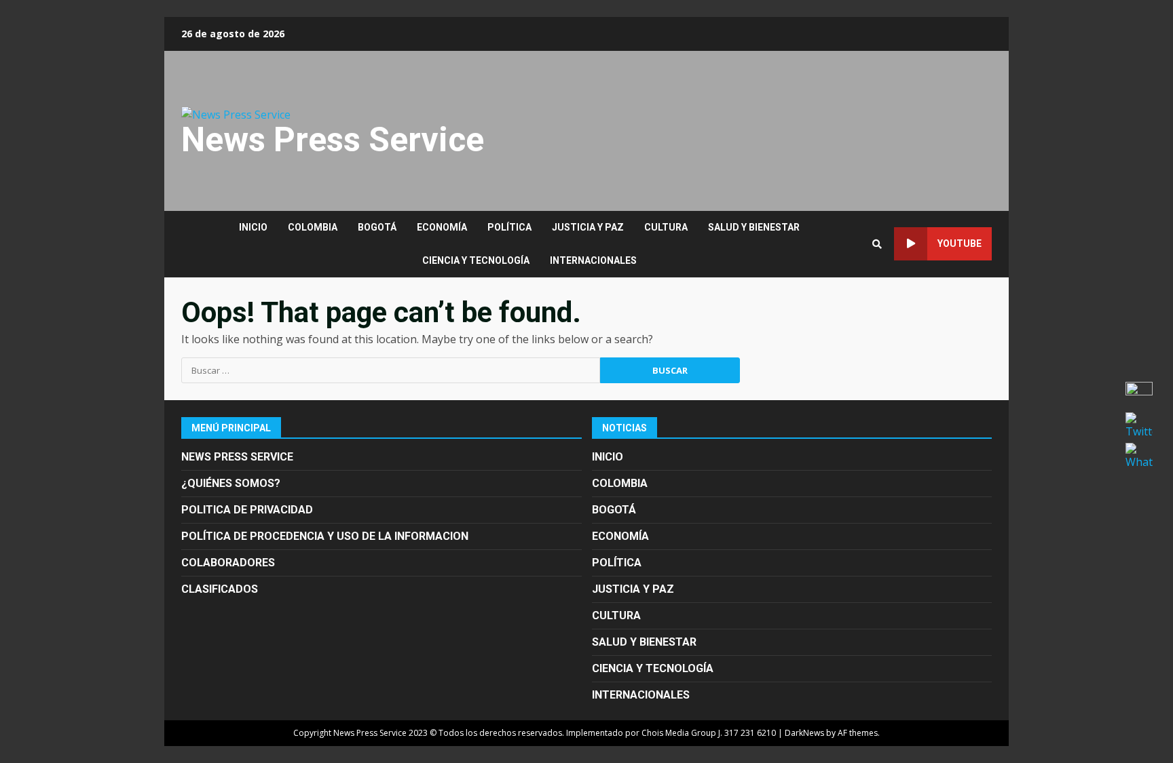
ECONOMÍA (442, 227)
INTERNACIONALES (593, 260)
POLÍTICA (509, 227)
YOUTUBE (959, 243)
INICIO (253, 227)
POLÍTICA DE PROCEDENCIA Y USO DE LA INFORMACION (324, 536)
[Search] (877, 244)
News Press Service (332, 139)
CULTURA (666, 227)
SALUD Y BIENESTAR (754, 227)
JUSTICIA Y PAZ (588, 227)
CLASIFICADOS (219, 589)
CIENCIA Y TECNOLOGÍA (475, 260)
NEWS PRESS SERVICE (237, 456)
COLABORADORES (228, 562)
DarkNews (804, 733)
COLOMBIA (312, 227)
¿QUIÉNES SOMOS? (230, 483)
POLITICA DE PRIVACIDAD (247, 509)
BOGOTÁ (377, 227)
